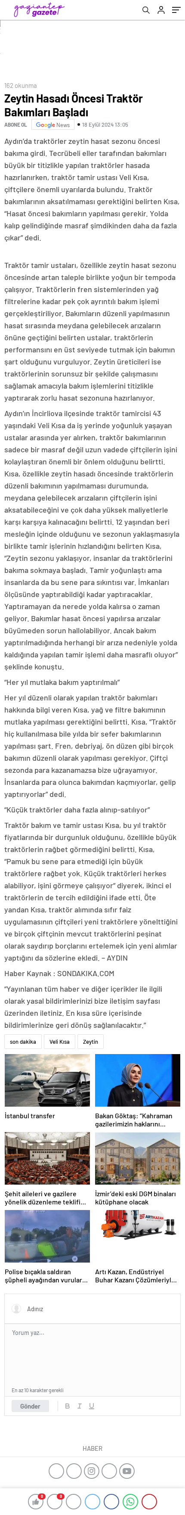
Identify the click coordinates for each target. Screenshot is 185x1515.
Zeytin (90, 1041)
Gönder (30, 1406)
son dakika (23, 1041)
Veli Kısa (59, 1041)
